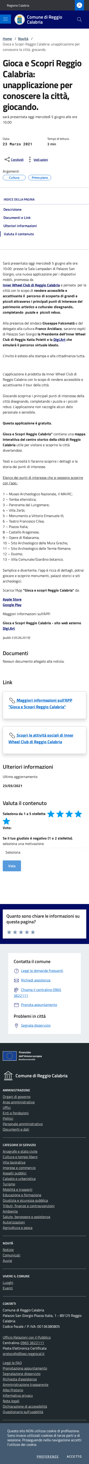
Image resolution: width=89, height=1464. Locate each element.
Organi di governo (16, 1096)
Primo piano (40, 177)
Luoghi (8, 1282)
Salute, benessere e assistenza (26, 1216)
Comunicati (11, 1255)
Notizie (8, 1249)
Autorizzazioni (14, 1222)
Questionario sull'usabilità (23, 1411)
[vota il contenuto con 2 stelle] (60, 813)
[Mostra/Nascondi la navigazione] (5, 19)
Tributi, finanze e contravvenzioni (29, 1206)
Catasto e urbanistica (19, 1178)
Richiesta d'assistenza (20, 1379)
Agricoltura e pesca (17, 1227)
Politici (8, 1118)
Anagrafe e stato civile (20, 1151)
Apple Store (12, 599)
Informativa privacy (18, 1395)
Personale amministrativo (23, 1124)
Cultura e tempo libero (20, 1156)
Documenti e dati (16, 1129)
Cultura (14, 177)
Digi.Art (59, 339)
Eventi (8, 1288)
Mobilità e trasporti (17, 1189)
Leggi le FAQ (12, 1362)
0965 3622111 (32, 1342)
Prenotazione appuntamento (25, 1368)
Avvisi (7, 1260)
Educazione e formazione (22, 1195)
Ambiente (10, 1211)
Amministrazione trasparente (25, 1384)
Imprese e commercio (19, 1167)
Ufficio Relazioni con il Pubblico (27, 1337)
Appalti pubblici (14, 1173)
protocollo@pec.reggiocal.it (23, 1353)
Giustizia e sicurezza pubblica (25, 1200)
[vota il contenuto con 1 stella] (51, 813)
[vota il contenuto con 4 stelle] (78, 813)
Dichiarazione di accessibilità (25, 1406)
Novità (23, 38)
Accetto (74, 1456)
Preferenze (48, 1456)
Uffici (7, 1107)
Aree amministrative (19, 1102)
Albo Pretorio (13, 1390)
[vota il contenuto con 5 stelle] (6, 821)
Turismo (9, 1184)
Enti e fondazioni (16, 1113)
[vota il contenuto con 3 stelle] (69, 813)
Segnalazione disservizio (21, 1373)
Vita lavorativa (14, 1162)
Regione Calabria (18, 5)
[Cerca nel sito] (79, 19)
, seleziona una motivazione (38, 840)
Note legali (11, 1401)
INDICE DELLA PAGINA (19, 199)
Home (7, 38)
